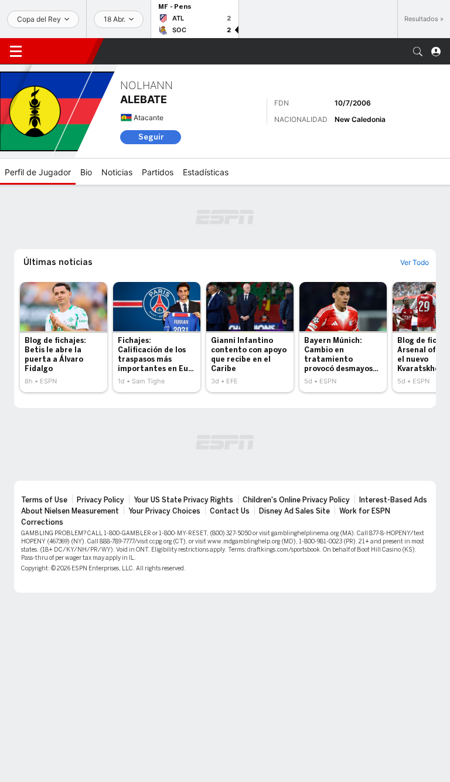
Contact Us (230, 511)
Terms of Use (44, 500)
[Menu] (16, 51)
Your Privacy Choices (164, 511)
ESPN (61, 51)
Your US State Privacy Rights (183, 500)
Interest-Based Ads (393, 500)
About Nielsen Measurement (70, 511)
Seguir (150, 136)
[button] (417, 51)
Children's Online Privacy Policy (296, 500)
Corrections (42, 522)
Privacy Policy (100, 500)
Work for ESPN (364, 511)
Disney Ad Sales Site (294, 511)
